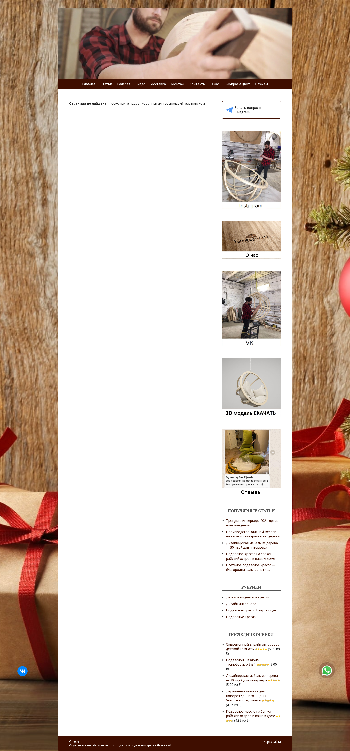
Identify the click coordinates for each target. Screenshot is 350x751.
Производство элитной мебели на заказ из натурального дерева (253, 534)
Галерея (123, 84)
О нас (215, 84)
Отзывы (261, 84)
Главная (88, 84)
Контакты (197, 84)
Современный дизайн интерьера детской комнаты (252, 646)
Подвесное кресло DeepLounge (251, 610)
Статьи (106, 84)
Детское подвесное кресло (247, 597)
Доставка (158, 84)
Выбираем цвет (237, 84)
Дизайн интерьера (241, 604)
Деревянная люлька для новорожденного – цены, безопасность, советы (246, 695)
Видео (140, 84)
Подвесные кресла (241, 617)
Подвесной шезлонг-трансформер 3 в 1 (242, 662)
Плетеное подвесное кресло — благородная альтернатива (250, 567)
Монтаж (177, 84)
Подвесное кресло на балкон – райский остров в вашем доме (250, 556)
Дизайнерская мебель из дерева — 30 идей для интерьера (252, 545)
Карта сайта (272, 742)
